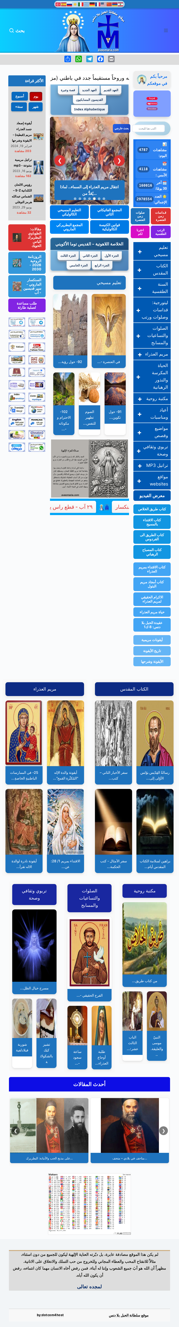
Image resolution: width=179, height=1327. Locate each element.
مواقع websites (159, 480)
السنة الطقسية (160, 288)
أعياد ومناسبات (159, 413)
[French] (98, 4)
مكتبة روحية (157, 398)
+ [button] (140, 251)
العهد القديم (111, 90)
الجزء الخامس (79, 265)
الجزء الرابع (102, 265)
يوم (36, 96)
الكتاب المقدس (160, 269)
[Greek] (87, 4)
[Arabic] (121, 4)
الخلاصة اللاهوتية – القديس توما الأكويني (89, 244)
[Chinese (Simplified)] (109, 4)
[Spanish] (64, 4)
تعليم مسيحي (109, 282)
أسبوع (19, 96)
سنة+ (19, 107)
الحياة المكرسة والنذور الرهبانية (160, 376)
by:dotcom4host (50, 1315)
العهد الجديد (89, 90)
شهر (36, 107)
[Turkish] (58, 4)
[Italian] (81, 4)
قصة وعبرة (68, 90)
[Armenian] (115, 4)
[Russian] (69, 4)
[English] (104, 4)
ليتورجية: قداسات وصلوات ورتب (155, 310)
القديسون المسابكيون (89, 99)
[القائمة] (166, 30)
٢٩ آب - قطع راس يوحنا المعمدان (88, 507)
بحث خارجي (122, 128)
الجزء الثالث (68, 255)
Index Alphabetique (89, 109)
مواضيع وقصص (161, 432)
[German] (92, 4)
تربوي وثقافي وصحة (155, 450)
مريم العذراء (156, 354)
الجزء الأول (112, 255)
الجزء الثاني (90, 255)
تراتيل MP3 (157, 465)
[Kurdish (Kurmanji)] (75, 4)
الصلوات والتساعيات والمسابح (157, 335)
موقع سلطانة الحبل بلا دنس (129, 1315)
